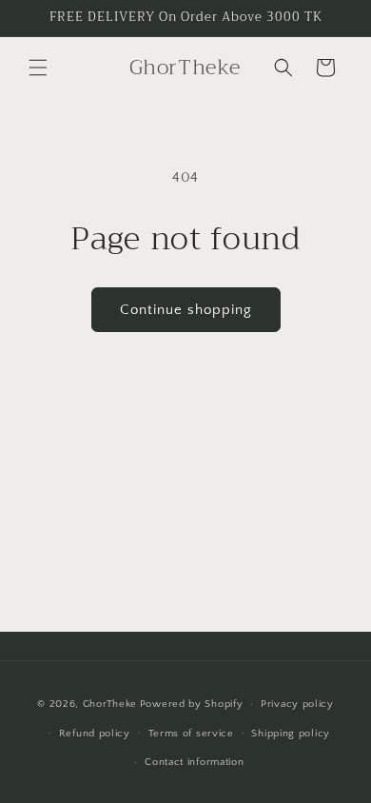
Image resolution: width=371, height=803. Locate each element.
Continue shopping (186, 310)
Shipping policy (290, 733)
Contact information (194, 762)
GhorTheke (110, 704)
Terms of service (191, 733)
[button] (38, 67)
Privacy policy (297, 704)
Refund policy (94, 733)
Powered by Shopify (192, 704)
